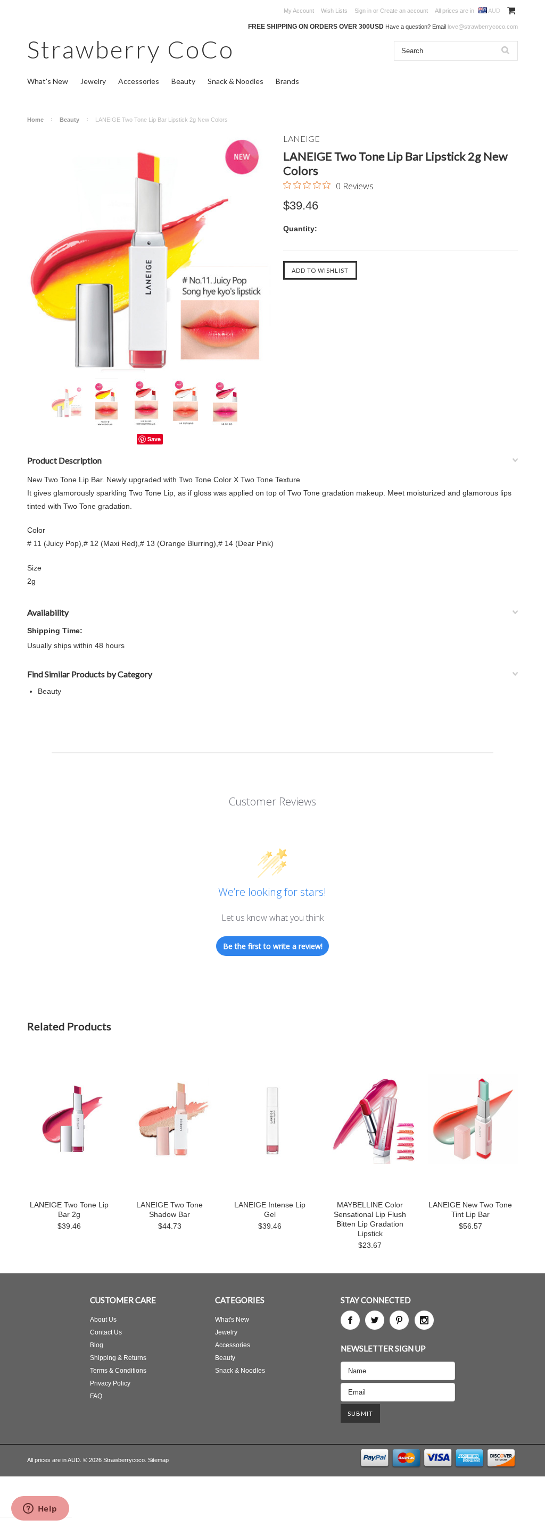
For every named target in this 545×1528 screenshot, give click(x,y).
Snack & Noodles (235, 81)
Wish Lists (334, 10)
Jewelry (93, 81)
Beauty (183, 81)
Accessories (138, 81)
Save (154, 439)
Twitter (374, 1320)
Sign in (362, 10)
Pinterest (399, 1320)
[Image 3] (146, 403)
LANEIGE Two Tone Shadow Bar (169, 1209)
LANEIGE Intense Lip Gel (269, 1209)
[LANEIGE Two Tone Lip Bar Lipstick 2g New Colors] (149, 256)
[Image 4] (185, 403)
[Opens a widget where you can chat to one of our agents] (40, 1509)
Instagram (424, 1320)
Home (35, 119)
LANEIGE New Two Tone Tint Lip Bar (470, 1209)
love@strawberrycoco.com (483, 26)
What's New (47, 81)
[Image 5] (225, 403)
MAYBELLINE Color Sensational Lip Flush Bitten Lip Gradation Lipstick (370, 1219)
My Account (299, 10)
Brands (287, 81)
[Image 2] (106, 403)
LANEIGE (301, 138)
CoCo (130, 49)
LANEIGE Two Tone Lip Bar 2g (69, 1209)
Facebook (350, 1320)
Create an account (404, 10)
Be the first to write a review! (273, 946)
